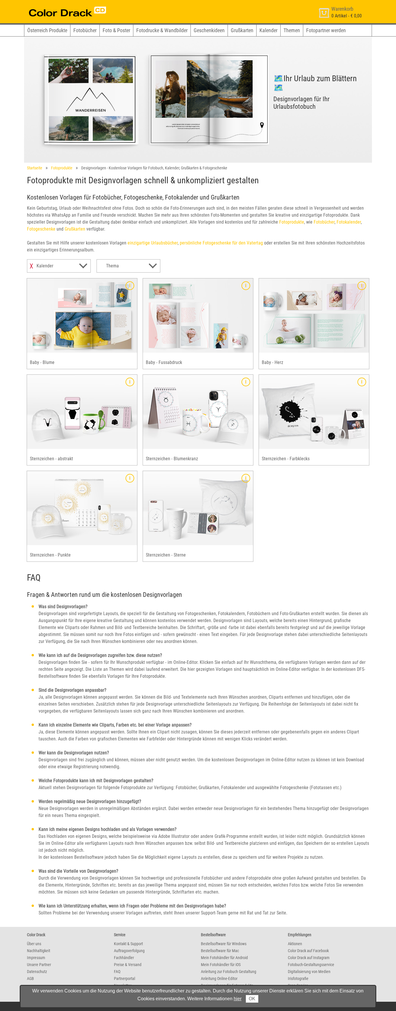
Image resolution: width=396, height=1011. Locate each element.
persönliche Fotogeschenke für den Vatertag (221, 243)
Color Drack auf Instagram (309, 957)
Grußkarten (242, 30)
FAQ (117, 971)
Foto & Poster (116, 30)
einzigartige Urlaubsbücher (153, 243)
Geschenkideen (209, 30)
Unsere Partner (39, 964)
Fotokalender (349, 222)
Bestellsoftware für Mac (220, 950)
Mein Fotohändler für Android (224, 957)
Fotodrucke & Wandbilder (162, 30)
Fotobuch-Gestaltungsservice (311, 964)
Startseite (34, 168)
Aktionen (295, 943)
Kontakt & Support (128, 943)
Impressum (36, 957)
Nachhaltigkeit (38, 950)
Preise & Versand (127, 964)
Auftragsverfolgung (129, 950)
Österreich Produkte (47, 30)
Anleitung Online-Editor (219, 978)
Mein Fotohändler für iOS (221, 964)
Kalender (268, 30)
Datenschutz (37, 971)
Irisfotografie (298, 978)
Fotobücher (85, 30)
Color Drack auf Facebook (308, 950)
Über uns (34, 943)
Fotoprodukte (61, 168)
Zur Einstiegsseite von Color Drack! (56, 5)
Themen (292, 30)
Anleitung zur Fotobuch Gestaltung (228, 971)
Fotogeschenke (41, 229)
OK (252, 998)
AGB (30, 978)
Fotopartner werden (326, 30)
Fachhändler (124, 957)
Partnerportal (124, 978)
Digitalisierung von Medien (309, 971)
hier (237, 998)
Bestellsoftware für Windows (223, 943)
